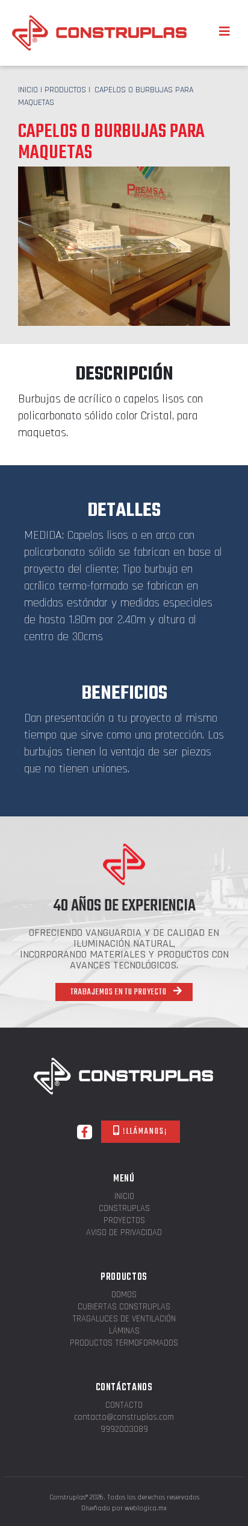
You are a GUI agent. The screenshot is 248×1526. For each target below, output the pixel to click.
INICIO (28, 89)
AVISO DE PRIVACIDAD (124, 1233)
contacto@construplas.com (124, 1417)
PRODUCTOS (65, 89)
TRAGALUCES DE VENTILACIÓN (124, 1319)
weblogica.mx (146, 1508)
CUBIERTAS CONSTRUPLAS (124, 1307)
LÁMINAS (124, 1331)
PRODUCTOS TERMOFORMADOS (124, 1343)
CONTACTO (124, 1405)
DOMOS (124, 1295)
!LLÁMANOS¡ (144, 1132)
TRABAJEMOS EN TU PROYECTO (119, 992)
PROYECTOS (124, 1221)
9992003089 (124, 1429)
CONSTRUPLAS (124, 1208)
